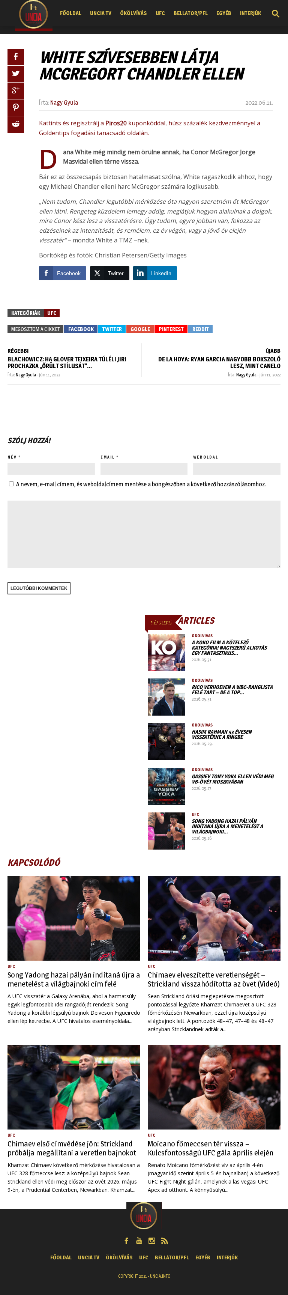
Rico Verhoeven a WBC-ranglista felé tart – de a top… (232, 689)
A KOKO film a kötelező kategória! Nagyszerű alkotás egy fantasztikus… (229, 647)
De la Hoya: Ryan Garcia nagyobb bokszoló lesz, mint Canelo (219, 363)
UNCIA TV (100, 13)
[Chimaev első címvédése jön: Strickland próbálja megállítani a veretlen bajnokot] (74, 1087)
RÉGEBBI (18, 350)
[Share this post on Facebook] (16, 57)
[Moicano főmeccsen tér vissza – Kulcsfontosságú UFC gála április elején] (214, 1087)
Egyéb (223, 13)
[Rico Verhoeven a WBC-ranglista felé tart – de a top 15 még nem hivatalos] (166, 697)
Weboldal (205, 457)
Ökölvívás (133, 13)
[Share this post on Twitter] (16, 74)
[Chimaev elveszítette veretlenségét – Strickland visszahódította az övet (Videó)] (214, 918)
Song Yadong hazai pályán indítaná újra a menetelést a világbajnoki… (227, 826)
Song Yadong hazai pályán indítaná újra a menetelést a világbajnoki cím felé (74, 979)
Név (12, 457)
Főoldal (70, 13)
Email (107, 457)
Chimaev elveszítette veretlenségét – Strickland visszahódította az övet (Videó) (214, 979)
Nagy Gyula (64, 102)
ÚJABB (273, 350)
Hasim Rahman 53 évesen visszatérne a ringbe (222, 734)
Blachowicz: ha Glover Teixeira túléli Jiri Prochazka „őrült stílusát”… (67, 363)
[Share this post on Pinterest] (16, 107)
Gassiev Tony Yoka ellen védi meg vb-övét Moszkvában (232, 779)
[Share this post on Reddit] (16, 124)
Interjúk (250, 13)
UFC (160, 13)
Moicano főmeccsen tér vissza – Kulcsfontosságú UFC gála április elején (210, 1148)
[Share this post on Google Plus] (16, 91)
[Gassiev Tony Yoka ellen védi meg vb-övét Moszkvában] (166, 786)
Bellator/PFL (191, 13)
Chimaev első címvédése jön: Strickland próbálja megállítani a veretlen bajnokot (72, 1148)
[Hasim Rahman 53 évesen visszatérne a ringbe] (166, 741)
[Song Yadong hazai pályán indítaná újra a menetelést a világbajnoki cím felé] (166, 831)
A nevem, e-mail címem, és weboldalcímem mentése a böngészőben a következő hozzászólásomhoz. (141, 484)
